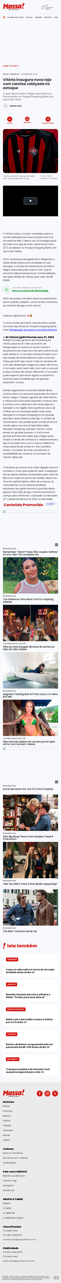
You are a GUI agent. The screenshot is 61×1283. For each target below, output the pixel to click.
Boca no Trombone (13, 1153)
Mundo (6, 1135)
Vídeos (6, 1140)
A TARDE (7, 1208)
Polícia (6, 1106)
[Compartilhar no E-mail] (51, 128)
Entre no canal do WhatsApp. (30, 290)
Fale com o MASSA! (15, 1171)
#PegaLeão (16, 330)
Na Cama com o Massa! (15, 1157)
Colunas (8, 1149)
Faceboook (8, 1190)
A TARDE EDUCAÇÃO (13, 1217)
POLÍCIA (29, 17)
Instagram (8, 1185)
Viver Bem (8, 1130)
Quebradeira (9, 1162)
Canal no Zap (10, 1180)
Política (7, 1120)
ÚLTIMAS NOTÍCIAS (15, 17)
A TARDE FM (9, 1213)
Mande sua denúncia (14, 1175)
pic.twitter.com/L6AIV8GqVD (40, 330)
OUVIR (9, 123)
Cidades (7, 1125)
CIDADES (38, 17)
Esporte (14, 66)
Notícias (8, 1102)
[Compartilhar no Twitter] (47, 128)
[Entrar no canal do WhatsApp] (6, 289)
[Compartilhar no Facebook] (44, 128)
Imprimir (27, 122)
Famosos (7, 1111)
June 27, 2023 (45, 337)
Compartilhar (48, 123)
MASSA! (6, 1203)
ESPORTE (48, 17)
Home (6, 66)
